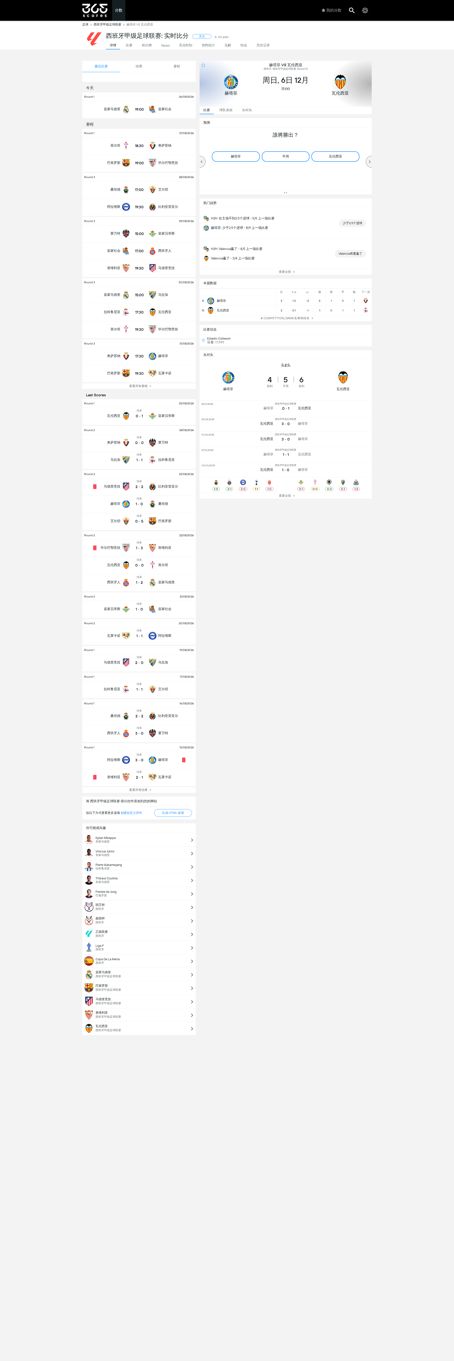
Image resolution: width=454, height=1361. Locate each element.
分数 (118, 10)
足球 (85, 24)
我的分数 (333, 10)
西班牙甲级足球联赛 (107, 24)
